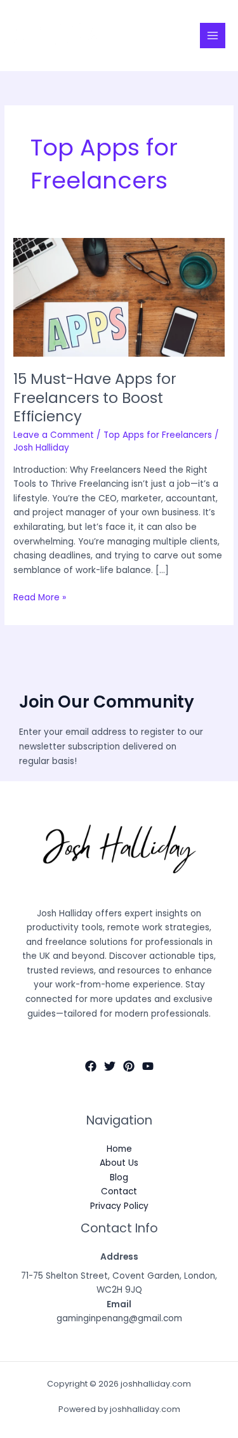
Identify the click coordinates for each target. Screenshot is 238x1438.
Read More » (39, 597)
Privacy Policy (119, 1206)
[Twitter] (110, 1066)
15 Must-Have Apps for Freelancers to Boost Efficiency (94, 397)
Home (119, 1149)
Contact (119, 1191)
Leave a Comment (53, 435)
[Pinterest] (129, 1066)
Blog (119, 1177)
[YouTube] (148, 1066)
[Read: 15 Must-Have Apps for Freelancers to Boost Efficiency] (119, 297)
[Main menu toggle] (213, 36)
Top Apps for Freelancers (157, 435)
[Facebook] (90, 1066)
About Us (119, 1163)
